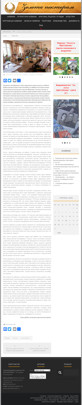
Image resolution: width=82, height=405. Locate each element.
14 (69, 216)
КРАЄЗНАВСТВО (60, 21)
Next (77, 65)
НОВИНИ (11, 16)
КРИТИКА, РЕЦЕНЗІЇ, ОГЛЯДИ (51, 16)
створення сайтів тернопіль (66, 379)
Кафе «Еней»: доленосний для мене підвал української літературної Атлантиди (66, 173)
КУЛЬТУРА (70, 16)
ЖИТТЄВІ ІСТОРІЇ (73, 398)
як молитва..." (26, 338)
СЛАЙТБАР (39, 74)
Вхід (41, 25)
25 (58, 225)
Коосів (15, 338)
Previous (54, 65)
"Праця (7, 338)
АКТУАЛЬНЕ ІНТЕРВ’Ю (37, 398)
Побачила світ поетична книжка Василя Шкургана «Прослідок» (65, 159)
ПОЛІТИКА (46, 21)
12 (62, 216)
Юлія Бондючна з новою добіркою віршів (39, 350)
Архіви (32, 370)
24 (55, 225)
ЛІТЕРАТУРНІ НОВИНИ (27, 16)
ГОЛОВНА (43, 396)
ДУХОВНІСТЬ (74, 21)
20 (66, 220)
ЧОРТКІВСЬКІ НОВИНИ (12, 21)
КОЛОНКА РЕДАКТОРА (55, 396)
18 (58, 220)
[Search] (41, 29)
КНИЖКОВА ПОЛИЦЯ (41, 400)
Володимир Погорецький (14, 72)
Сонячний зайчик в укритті (64, 183)
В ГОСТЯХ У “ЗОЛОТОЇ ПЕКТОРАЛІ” (56, 398)
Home (5, 36)
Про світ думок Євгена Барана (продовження (15, 350)
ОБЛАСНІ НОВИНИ (32, 21)
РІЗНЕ (76, 402)
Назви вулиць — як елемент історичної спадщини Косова (64, 178)
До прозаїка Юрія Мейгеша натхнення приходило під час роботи (66, 166)
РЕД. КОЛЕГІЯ (74, 396)
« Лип (59, 233)
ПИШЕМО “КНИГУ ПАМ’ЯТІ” (65, 402)
